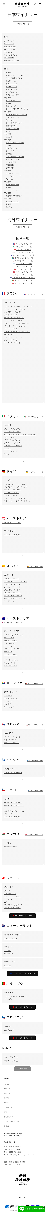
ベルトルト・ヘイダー (12, 535)
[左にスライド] (18, 406)
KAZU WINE (8, 953)
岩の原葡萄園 (9, 58)
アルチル (7, 891)
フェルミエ (8, 52)
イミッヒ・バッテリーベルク (14, 484)
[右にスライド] (27, 406)
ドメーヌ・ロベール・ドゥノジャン (17, 332)
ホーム (6, 1084)
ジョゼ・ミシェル (10, 315)
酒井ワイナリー (11, 126)
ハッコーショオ (10, 49)
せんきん (9, 137)
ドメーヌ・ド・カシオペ (13, 320)
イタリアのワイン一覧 (23, 247)
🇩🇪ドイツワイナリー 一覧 (34, 472)
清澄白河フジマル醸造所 (15, 143)
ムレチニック (9, 1030)
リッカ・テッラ (10, 663)
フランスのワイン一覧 (24, 244)
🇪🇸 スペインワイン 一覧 (35, 566)
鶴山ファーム (11, 81)
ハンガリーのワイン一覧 (24, 266)
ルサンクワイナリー (11, 55)
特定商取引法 (8, 1117)
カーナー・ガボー (10, 847)
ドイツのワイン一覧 (23, 250)
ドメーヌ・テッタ (12, 201)
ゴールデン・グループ (12, 896)
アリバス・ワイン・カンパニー (15, 996)
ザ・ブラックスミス (11, 698)
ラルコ (6, 454)
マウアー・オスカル (11, 1061)
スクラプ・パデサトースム (14, 811)
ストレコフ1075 (10, 740)
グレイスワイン (11, 151)
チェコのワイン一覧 (23, 269)
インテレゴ (8, 696)
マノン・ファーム (10, 654)
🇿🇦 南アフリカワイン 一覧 (34, 683)
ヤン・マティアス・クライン (14, 498)
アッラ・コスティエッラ (13, 429)
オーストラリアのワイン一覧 (23, 255)
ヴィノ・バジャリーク (12, 737)
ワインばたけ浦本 (12, 95)
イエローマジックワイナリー (16, 115)
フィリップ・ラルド (11, 493)
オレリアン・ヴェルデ (12, 312)
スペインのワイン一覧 (24, 272)
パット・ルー (9, 334)
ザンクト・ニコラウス (12, 490)
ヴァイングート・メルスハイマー (16, 487)
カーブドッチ (9, 41)
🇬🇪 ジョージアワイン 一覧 (22, 915)
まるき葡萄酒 (11, 162)
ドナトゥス (8, 814)
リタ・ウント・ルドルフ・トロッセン (18, 501)
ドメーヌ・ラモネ (10, 329)
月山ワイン (10, 120)
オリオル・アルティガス (13, 587)
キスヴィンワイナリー (14, 148)
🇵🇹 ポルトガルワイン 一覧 (22, 1007)
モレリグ (7, 704)
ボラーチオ (8, 652)
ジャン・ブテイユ (10, 640)
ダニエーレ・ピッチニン (13, 443)
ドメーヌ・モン (11, 89)
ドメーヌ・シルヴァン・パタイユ (16, 323)
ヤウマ (6, 657)
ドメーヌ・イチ (11, 84)
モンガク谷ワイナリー (14, 92)
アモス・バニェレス (11, 579)
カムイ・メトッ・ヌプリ (15, 75)
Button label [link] (22, 1069)
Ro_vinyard (10, 179)
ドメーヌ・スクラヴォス (13, 773)
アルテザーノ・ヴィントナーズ (15, 581)
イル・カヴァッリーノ (12, 432)
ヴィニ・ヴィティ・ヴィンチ (14, 309)
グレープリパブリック (14, 123)
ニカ (5, 902)
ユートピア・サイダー (12, 817)
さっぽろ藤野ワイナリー (15, 78)
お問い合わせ (8, 1107)
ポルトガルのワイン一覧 (24, 280)
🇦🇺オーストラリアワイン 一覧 (12, 623)
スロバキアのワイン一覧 (24, 261)
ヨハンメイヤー (10, 707)
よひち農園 (10, 168)
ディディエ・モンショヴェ (14, 318)
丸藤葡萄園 (10, 165)
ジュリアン (8, 899)
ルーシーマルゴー (10, 666)
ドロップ (9, 131)
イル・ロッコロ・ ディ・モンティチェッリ (20, 434)
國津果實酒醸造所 (12, 185)
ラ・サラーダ (9, 601)
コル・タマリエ (10, 437)
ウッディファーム (12, 117)
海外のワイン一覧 (22, 227)
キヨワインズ (9, 44)
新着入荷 (7, 1088)
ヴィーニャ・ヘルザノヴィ (14, 805)
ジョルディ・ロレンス (12, 590)
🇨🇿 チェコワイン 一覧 (35, 790)
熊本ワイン (10, 207)
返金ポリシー (8, 1126)
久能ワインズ (11, 106)
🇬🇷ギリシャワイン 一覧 (35, 760)
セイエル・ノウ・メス (12, 593)
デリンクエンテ (10, 646)
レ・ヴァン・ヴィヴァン (15, 176)
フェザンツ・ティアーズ (13, 905)
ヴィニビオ (8, 999)
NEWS (6, 1098)
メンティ (7, 448)
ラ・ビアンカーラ (10, 451)
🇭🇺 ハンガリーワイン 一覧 (34, 835)
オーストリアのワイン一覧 (23, 252)
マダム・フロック (10, 495)
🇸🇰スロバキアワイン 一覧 (34, 725)
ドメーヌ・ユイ (11, 86)
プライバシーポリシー (11, 1121)
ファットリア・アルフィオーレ (17, 109)
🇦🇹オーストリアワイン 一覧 (11, 522)
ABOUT (7, 1103)
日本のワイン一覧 (22, 24)
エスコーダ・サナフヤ (12, 584)
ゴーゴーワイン (10, 894)
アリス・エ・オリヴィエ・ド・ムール (18, 306)
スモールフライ (10, 643)
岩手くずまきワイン (13, 101)
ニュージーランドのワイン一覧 (23, 278)
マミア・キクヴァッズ (12, 908)
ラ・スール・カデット (12, 343)
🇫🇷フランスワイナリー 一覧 (33, 294)
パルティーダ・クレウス (13, 595)
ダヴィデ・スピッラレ (12, 440)
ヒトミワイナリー (12, 190)
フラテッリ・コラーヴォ (13, 446)
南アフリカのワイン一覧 (24, 258)
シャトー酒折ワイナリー (15, 157)
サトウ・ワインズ (10, 938)
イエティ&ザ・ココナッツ (13, 635)
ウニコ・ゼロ (9, 638)
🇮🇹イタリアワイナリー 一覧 (33, 417)
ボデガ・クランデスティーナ (14, 598)
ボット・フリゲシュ (11, 743)
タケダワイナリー (12, 129)
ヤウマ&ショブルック (12, 660)
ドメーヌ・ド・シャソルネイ (14, 326)
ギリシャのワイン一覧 (24, 264)
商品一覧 (7, 1093)
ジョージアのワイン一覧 (24, 275)
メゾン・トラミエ (10, 340)
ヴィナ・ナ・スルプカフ (13, 803)
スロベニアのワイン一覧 (24, 283)
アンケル (7, 951)
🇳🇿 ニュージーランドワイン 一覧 (22, 973)
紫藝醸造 (9, 154)
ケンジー (7, 965)
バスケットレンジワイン (13, 649)
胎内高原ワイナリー (11, 60)
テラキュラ (8, 701)
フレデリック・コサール (13, 337)
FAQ (5, 1112)
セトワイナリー (10, 46)
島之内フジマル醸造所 (14, 196)
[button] (4, 4)
